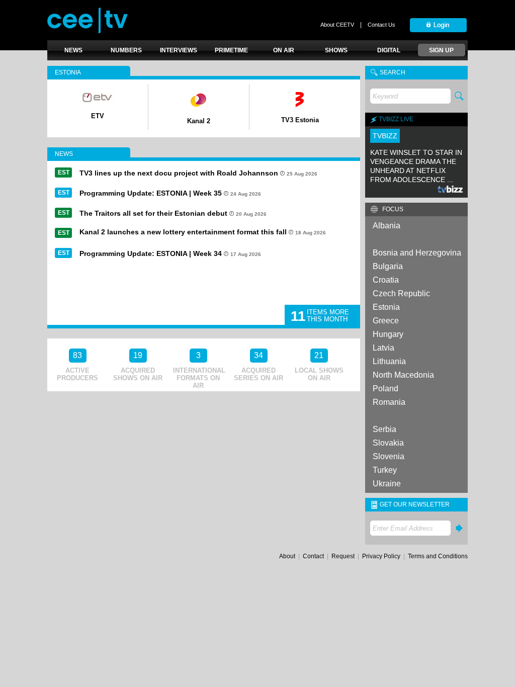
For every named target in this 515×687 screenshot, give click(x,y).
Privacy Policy (381, 556)
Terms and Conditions (438, 556)
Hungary (388, 334)
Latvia (383, 347)
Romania (389, 402)
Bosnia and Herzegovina (417, 252)
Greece (386, 320)
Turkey (385, 470)
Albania (386, 225)
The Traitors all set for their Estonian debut (153, 213)
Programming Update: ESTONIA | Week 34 (150, 253)
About (287, 556)
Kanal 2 (198, 121)
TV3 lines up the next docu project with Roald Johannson (178, 173)
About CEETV (337, 25)
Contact (313, 556)
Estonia (386, 307)
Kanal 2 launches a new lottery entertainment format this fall (183, 232)
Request (343, 556)
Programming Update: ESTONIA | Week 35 (150, 193)
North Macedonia (403, 375)
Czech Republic (401, 293)
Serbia (384, 429)
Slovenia (388, 456)
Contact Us (381, 25)
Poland (385, 388)
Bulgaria (388, 266)
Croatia (386, 280)
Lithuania (389, 361)
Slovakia (388, 443)
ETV (97, 116)
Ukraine (387, 483)
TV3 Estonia (300, 120)
